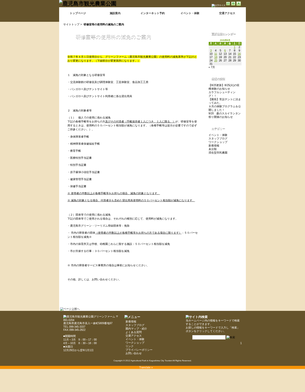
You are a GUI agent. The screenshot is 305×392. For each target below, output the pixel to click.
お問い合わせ (134, 353)
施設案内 (115, 13)
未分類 (213, 149)
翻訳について (235, 8)
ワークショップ (218, 142)
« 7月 (212, 67)
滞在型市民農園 (218, 152)
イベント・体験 (190, 13)
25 (215, 60)
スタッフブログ (218, 138)
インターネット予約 (152, 13)
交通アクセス (134, 335)
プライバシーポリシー (139, 349)
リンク (130, 346)
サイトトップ (71, 24)
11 (215, 53)
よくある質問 (134, 332)
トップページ (78, 13)
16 (239, 53)
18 (215, 57)
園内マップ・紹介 (136, 328)
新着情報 (214, 145)
